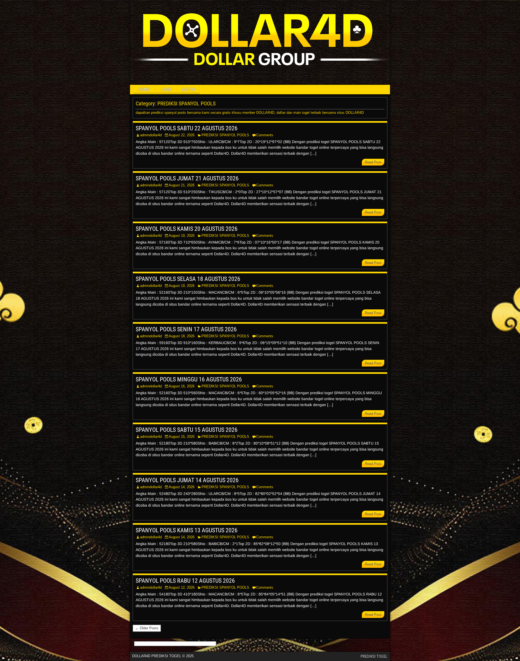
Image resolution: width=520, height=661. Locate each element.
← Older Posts (146, 628)
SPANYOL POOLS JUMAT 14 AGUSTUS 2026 (187, 480)
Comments (264, 135)
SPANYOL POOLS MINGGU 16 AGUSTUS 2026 (189, 379)
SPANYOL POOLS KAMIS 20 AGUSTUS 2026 (187, 228)
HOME (144, 89)
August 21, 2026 (181, 185)
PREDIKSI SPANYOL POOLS (225, 135)
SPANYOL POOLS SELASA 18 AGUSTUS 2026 (188, 279)
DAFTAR (189, 89)
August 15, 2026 (181, 437)
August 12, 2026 (181, 587)
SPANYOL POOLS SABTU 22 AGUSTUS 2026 (187, 128)
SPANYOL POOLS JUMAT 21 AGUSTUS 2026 (187, 178)
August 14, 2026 (181, 487)
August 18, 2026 (181, 336)
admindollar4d (151, 135)
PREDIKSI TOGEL (373, 656)
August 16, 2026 (181, 386)
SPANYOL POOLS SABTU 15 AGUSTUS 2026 (187, 429)
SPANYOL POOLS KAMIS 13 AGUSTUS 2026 (187, 530)
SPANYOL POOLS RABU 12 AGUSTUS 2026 (185, 580)
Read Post (373, 162)
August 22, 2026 (181, 135)
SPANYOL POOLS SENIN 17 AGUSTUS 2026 (186, 329)
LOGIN (166, 89)
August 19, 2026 (181, 236)
